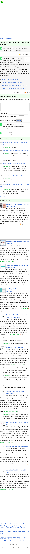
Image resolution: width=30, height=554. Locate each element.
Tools (2, 527)
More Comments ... (6, 197)
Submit (19, 120)
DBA (14, 537)
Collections (17, 531)
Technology (18, 526)
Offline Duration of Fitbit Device (12, 82)
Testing (25, 526)
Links (24, 539)
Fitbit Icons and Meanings (10, 79)
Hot (6, 531)
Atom (27, 531)
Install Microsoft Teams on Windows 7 (14, 163)
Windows (20, 537)
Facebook (19, 524)
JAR (25, 537)
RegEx (19, 539)
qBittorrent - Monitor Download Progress (15, 150)
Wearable (9, 38)
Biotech (7, 541)
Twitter (7, 527)
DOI (11, 541)
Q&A (2, 541)
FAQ (26, 541)
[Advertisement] (15, 21)
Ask (1, 533)
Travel (22, 541)
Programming (8, 526)
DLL (1, 539)
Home (2, 38)
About (10, 531)
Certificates (12, 539)
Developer (8, 537)
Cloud (2, 524)
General (25, 524)
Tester (2, 537)
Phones (16, 541)
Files (5, 539)
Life (1, 526)
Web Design (21, 527)
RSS (23, 531)
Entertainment (10, 524)
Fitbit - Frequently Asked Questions (14, 88)
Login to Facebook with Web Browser (14, 176)
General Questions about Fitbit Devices (14, 85)
